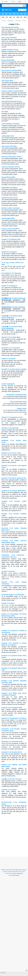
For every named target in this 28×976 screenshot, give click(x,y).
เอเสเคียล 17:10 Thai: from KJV (12, 779)
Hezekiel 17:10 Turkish (9, 789)
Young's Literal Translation (10, 228)
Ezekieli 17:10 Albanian (9, 252)
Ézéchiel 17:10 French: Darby (11, 453)
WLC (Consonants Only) (18, 401)
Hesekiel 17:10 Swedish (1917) (12, 752)
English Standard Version (10, 50)
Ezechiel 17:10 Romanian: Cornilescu (14, 718)
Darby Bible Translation (9, 187)
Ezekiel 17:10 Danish (8, 358)
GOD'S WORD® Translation (11, 124)
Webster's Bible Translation (11, 208)
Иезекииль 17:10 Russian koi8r (12, 741)
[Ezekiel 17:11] (26, 437)
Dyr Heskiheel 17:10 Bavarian (11, 273)
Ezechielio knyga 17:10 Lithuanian (13, 594)
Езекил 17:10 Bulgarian (9, 286)
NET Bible (5, 111)
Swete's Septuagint (8, 384)
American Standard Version (11, 167)
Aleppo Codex (21, 408)
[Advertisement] (14, 847)
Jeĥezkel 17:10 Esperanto (10, 428)
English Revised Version (10, 198)
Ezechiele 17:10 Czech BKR (11, 348)
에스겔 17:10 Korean (8, 571)
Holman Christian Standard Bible (12, 91)
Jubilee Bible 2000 (8, 136)
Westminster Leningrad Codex (16, 394)
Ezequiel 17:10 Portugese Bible (12, 707)
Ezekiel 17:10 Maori (8, 603)
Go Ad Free (3, 972)
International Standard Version (12, 101)
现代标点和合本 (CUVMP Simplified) (13, 307)
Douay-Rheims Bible (8, 177)
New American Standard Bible (11, 70)
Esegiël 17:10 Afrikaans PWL (11, 239)
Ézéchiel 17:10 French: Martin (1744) (14, 478)
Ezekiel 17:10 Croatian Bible (11, 337)
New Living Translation (9, 37)
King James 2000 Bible (9, 146)
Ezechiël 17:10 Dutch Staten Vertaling (14, 369)
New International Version (10, 27)
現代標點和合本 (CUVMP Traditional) (13, 298)
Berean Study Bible (8, 60)
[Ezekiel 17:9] (2, 437)
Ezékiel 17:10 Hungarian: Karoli (12, 417)
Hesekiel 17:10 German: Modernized (14, 490)
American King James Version (12, 156)
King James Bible (7, 80)
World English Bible (8, 218)
